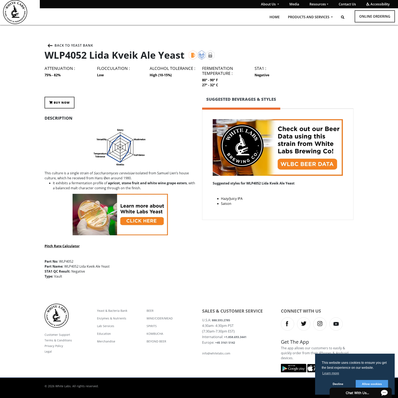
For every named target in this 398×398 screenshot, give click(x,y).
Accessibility (380, 4)
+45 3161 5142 (225, 343)
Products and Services (309, 17)
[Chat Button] (361, 393)
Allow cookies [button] (372, 384)
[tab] (241, 103)
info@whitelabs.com (216, 353)
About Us (269, 4)
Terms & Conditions (58, 340)
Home (274, 17)
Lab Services (105, 326)
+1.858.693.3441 (235, 337)
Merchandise (106, 341)
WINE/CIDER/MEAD (160, 318)
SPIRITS (152, 326)
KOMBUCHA (155, 334)
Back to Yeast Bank (74, 45)
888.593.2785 (221, 320)
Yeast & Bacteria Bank (112, 311)
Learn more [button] (330, 373)
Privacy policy (54, 346)
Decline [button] (338, 384)
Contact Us (347, 4)
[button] (342, 17)
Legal (48, 351)
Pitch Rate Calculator (62, 246)
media (294, 4)
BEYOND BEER (156, 341)
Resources (317, 4)
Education (104, 334)
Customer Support (57, 335)
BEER (150, 311)
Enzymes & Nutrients (111, 318)
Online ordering (374, 16)
